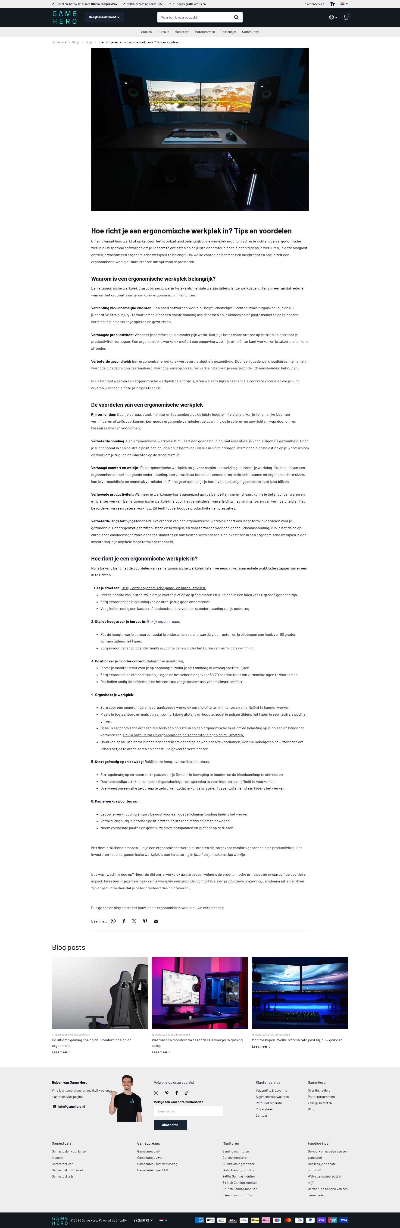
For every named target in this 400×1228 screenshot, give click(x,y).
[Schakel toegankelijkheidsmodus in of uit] (332, 4)
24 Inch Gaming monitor (239, 1182)
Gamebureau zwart (150, 1157)
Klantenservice (314, 4)
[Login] (333, 17)
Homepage (59, 42)
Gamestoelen (63, 1143)
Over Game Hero (319, 1090)
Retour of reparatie (269, 1103)
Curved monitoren (235, 1157)
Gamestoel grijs (63, 1176)
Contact (261, 1115)
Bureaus (163, 32)
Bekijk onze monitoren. (165, 661)
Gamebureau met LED (152, 1170)
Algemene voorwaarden (272, 1097)
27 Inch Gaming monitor (239, 1189)
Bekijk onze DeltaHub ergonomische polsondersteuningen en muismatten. (183, 735)
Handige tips (318, 1143)
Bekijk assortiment (103, 17)
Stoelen (146, 32)
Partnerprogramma (321, 1097)
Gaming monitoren (235, 1151)
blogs (88, 42)
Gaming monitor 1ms (237, 1195)
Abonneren (170, 1125)
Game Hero (317, 1082)
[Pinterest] (167, 1093)
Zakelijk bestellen (320, 1103)
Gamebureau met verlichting (157, 1164)
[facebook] (176, 1093)
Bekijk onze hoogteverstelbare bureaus (177, 761)
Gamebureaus (148, 1143)
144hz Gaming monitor (238, 1170)
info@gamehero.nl (71, 1106)
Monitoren (182, 32)
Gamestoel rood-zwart (67, 1170)
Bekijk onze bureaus (163, 621)
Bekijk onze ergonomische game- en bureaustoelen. (164, 588)
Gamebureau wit (148, 1151)
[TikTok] (186, 1093)
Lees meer (60, 1052)
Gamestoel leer (62, 1164)
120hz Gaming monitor (238, 1164)
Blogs (75, 42)
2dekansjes (229, 32)
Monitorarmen (205, 32)
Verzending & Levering (271, 1090)
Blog (311, 1109)
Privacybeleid (265, 1109)
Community (250, 32)
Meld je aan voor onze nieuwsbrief (178, 1102)
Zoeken (236, 17)
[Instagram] (156, 1093)
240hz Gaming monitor (238, 1176)
